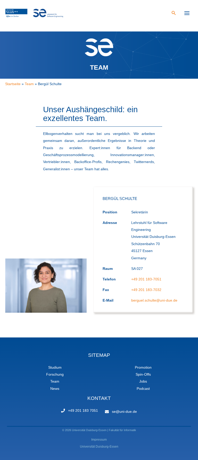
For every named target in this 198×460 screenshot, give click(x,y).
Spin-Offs (143, 374)
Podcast (143, 389)
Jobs (143, 381)
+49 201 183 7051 (83, 411)
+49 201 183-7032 (146, 290)
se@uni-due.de (124, 412)
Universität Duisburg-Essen (99, 446)
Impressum (99, 439)
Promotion (143, 367)
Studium (55, 367)
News (54, 389)
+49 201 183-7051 (146, 279)
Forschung (55, 374)
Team (54, 381)
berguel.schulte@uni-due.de (154, 300)
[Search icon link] (173, 13)
